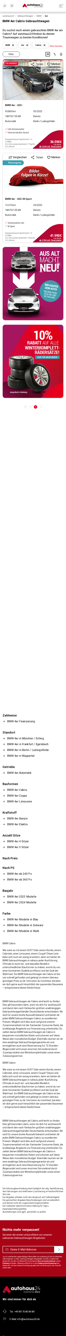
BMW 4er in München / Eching (25, 738)
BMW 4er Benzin (17, 818)
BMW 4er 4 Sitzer (18, 841)
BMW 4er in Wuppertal (21, 755)
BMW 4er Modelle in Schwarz (25, 925)
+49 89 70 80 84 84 (24, 1311)
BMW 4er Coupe (17, 795)
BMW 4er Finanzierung (21, 721)
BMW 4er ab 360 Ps (19, 879)
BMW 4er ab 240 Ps (19, 873)
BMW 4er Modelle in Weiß (23, 931)
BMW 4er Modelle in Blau (22, 919)
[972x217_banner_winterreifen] (33, 361)
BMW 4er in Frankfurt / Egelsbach (27, 744)
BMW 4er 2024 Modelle (21, 902)
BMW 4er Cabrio (17, 790)
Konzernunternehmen (47, 1261)
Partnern (6, 1263)
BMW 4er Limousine (19, 801)
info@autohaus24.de (28, 1319)
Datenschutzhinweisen (47, 1263)
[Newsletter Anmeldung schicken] (58, 1249)
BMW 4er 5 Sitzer (18, 847)
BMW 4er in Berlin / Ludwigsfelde (28, 750)
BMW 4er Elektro (17, 824)
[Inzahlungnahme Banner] (33, 283)
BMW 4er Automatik (19, 772)
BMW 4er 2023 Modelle (21, 896)
